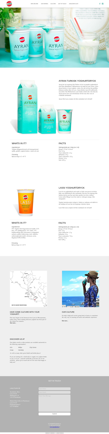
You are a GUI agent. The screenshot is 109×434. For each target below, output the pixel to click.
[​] (10, 4)
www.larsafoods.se (54, 427)
